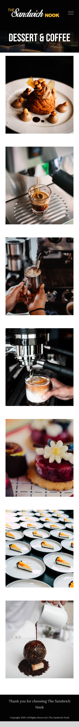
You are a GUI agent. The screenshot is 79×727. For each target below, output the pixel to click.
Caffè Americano (39, 178)
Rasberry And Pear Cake (39, 451)
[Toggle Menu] (71, 13)
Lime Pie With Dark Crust (39, 542)
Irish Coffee (39, 269)
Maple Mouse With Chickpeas (39, 88)
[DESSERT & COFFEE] (39, 95)
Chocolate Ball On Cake (39, 632)
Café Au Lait (39, 360)
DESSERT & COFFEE (39, 102)
